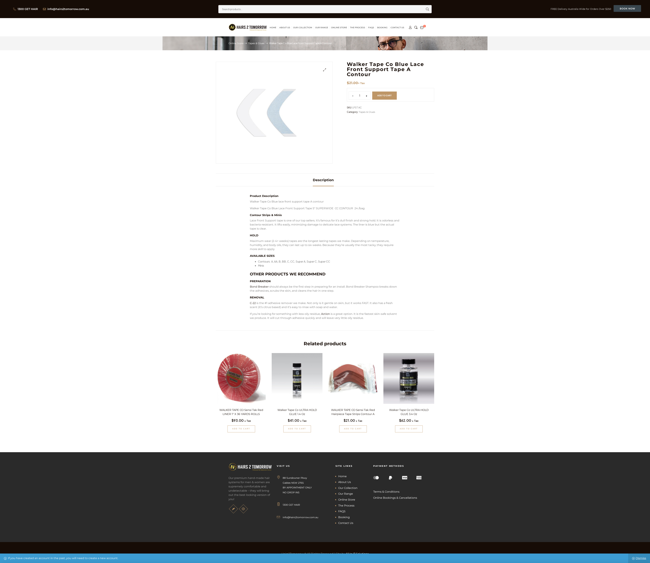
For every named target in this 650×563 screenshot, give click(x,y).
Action (325, 314)
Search (426, 9)
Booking (344, 517)
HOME (273, 27)
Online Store (236, 43)
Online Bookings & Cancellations (395, 497)
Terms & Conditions (386, 491)
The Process (346, 505)
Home (342, 476)
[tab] (323, 180)
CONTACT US (397, 27)
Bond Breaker (259, 286)
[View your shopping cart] (422, 27)
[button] (324, 70)
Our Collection (348, 488)
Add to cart (384, 95)
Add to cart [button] (241, 429)
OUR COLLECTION (302, 27)
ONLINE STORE (339, 27)
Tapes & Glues (256, 43)
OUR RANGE (321, 27)
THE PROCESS (357, 27)
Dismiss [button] (641, 558)
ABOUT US (284, 27)
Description (323, 180)
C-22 (253, 303)
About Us (344, 482)
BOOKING (382, 27)
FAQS (371, 27)
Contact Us (345, 523)
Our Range (345, 493)
